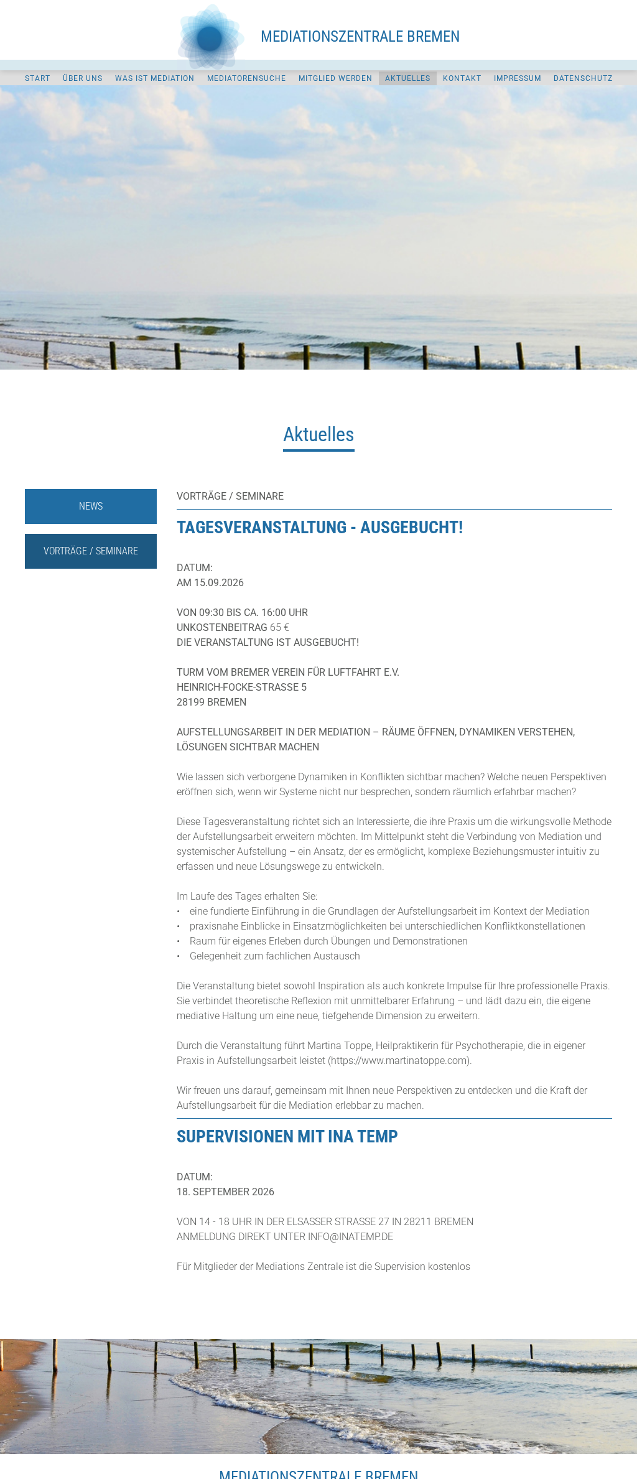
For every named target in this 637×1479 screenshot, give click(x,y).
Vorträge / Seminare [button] (91, 551)
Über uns (83, 78)
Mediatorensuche (246, 78)
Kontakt (462, 78)
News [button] (91, 506)
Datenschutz (583, 78)
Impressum (517, 78)
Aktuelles (407, 78)
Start (37, 78)
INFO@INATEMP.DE (350, 1237)
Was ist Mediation (155, 78)
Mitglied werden (336, 78)
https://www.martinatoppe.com (399, 1060)
